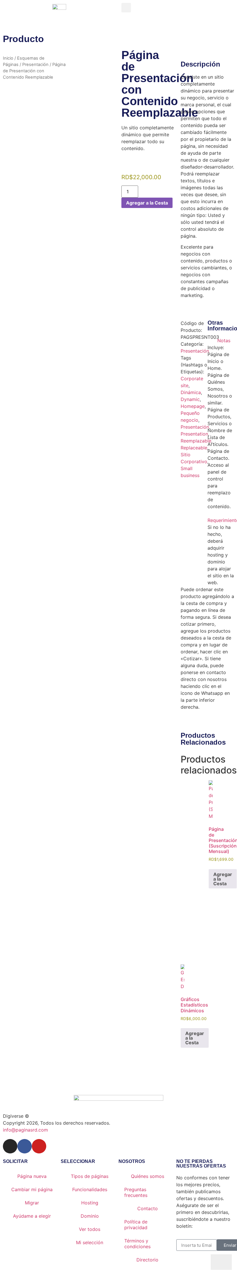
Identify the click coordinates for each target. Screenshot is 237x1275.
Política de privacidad (135, 1224)
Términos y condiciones (137, 1243)
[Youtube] (39, 1146)
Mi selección (89, 1242)
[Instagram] (10, 1146)
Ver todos (89, 1229)
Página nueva (32, 1176)
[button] (126, 7)
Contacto (147, 1208)
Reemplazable (196, 441)
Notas (223, 340)
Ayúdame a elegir (32, 1216)
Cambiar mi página (32, 1189)
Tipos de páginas (89, 1176)
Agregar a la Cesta (147, 203)
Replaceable (194, 448)
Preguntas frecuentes (135, 1192)
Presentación (35, 64)
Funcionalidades (89, 1189)
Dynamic (190, 399)
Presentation (194, 434)
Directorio (147, 1260)
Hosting (89, 1203)
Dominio (90, 1216)
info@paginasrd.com (25, 1130)
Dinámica (191, 392)
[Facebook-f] (24, 1146)
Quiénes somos (147, 1176)
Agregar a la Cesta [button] (222, 878)
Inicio (8, 58)
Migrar (32, 1203)
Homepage (193, 406)
